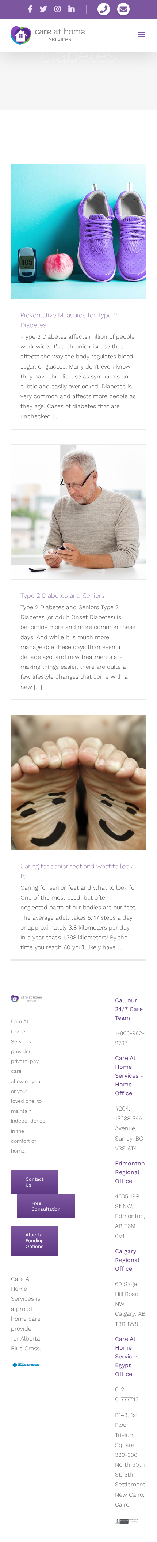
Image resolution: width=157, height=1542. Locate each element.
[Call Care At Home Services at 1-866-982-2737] (103, 9)
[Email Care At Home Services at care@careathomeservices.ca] (123, 9)
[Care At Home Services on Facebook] (30, 9)
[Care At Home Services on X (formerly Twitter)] (43, 9)
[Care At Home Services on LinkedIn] (71, 9)
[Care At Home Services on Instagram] (57, 9)
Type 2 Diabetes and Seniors (62, 595)
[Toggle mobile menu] (142, 34)
